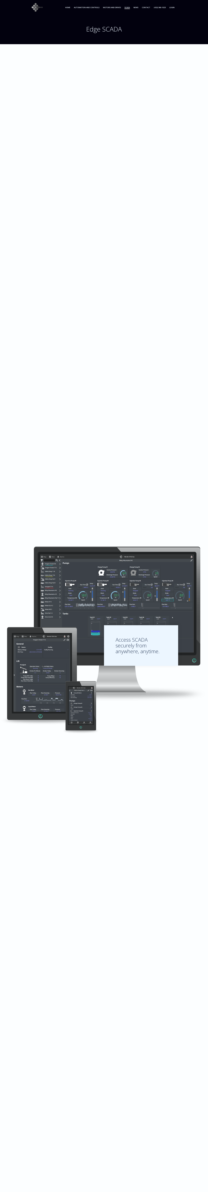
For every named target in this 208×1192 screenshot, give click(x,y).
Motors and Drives (112, 7)
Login (172, 7)
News (135, 7)
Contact (146, 7)
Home (67, 7)
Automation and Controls (86, 7)
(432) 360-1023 (160, 7)
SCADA (127, 7)
